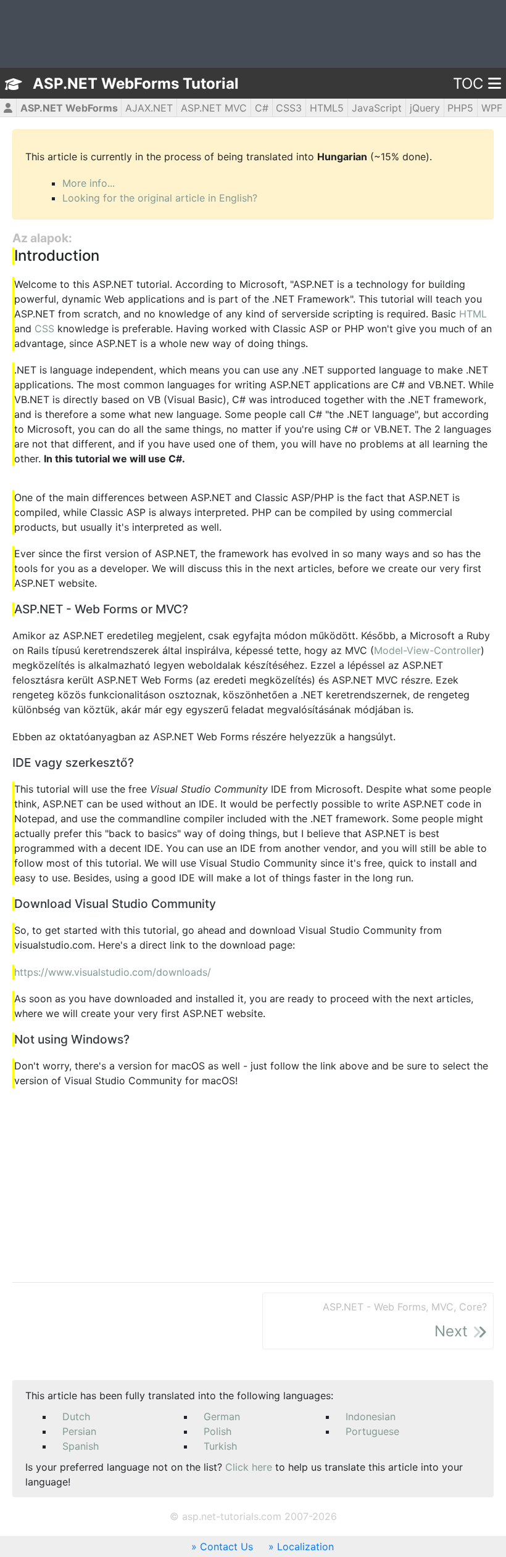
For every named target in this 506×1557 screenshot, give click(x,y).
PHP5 (460, 108)
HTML (473, 314)
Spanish (80, 1446)
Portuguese (372, 1431)
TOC (468, 83)
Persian (79, 1431)
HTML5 (327, 108)
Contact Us (226, 1546)
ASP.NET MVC (214, 108)
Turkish (220, 1446)
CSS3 (289, 108)
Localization (305, 1546)
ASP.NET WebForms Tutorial (136, 83)
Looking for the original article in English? (159, 198)
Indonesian (371, 1416)
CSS (44, 328)
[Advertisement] (253, 1186)
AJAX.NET (149, 108)
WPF (491, 108)
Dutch (76, 1416)
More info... (88, 183)
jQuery (425, 108)
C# (261, 108)
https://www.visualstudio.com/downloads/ (112, 972)
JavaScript (377, 108)
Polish (217, 1431)
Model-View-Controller (427, 650)
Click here (248, 1467)
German (222, 1416)
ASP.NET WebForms (69, 108)
